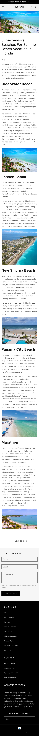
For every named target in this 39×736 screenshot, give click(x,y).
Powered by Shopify (23, 732)
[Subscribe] (32, 719)
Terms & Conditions (11, 645)
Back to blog (21, 541)
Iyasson (16, 732)
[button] (2, 7)
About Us (7, 650)
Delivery (7, 622)
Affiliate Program (10, 636)
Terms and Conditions (12, 673)
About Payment (9, 617)
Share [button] (6, 60)
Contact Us (8, 631)
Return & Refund (10, 627)
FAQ (5, 613)
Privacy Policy (9, 641)
